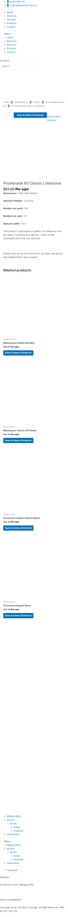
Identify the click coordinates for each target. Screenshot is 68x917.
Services (11, 19)
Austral (10, 820)
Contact (11, 26)
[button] (34, 34)
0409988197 (14, 899)
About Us (12, 16)
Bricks (13, 823)
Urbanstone (13, 834)
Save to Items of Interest (30, 115)
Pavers (36, 102)
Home (10, 12)
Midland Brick (21, 102)
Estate (17, 827)
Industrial (18, 830)
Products (11, 23)
